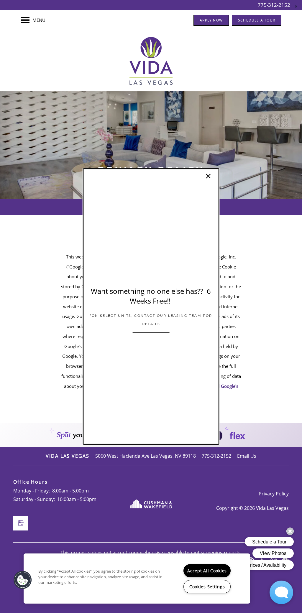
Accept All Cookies (207, 571)
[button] (22, 580)
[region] (137, 578)
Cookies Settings (207, 586)
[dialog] (151, 306)
